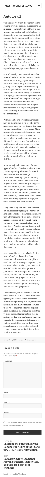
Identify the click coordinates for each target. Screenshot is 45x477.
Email (7, 402)
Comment (8, 361)
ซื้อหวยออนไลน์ (15, 98)
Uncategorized (32, 340)
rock (21, 340)
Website (7, 412)
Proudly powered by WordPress (15, 474)
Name (7, 392)
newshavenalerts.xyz (18, 5)
